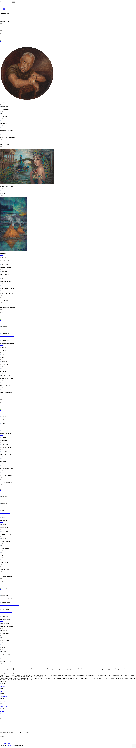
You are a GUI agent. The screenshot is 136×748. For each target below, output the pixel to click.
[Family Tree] (0, 410)
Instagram (4, 4)
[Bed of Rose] (0, 518)
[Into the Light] (0, 348)
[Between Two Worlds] (0, 610)
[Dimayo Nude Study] (0, 431)
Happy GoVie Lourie (5, 716)
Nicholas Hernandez (4, 701)
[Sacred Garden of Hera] (0, 184)
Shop (3, 7)
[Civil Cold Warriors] (0, 480)
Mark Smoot (3, 711)
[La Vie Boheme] (0, 327)
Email (1, 735)
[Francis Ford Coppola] (0, 390)
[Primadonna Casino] (0, 265)
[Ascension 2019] (0, 560)
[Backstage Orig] (0, 525)
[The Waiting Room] (0, 107)
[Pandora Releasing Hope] (0, 286)
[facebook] (0, 11)
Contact (4, 9)
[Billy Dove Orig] (0, 497)
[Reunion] (0, 191)
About (4, 3)
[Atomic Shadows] (0, 539)
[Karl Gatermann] (0, 719)
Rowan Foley (3, 686)
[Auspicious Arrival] (0, 532)
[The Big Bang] (0, 114)
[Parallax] (0, 645)
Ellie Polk (2, 691)
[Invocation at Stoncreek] (0, 341)
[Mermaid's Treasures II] (0, 624)
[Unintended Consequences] (0, 41)
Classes (4, 8)
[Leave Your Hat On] (0, 320)
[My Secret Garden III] (0, 631)
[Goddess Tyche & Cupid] (0, 376)
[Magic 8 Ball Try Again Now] (0, 313)
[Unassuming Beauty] (0, 659)
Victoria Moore (3, 696)
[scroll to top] (0, 747)
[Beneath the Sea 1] (0, 511)
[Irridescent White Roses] (0, 334)
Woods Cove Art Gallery (11, 745)
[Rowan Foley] (0, 684)
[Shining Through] (0, 142)
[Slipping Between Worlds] (0, 135)
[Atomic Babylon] (0, 546)
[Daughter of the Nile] (0, 445)
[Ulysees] (0, 100)
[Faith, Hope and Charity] (0, 417)
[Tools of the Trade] (0, 652)
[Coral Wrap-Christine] (0, 466)
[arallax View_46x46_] (0, 596)
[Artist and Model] (0, 567)
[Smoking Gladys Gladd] (0, 128)
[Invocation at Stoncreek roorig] (0, 603)
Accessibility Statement (6, 743)
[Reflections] (0, 251)
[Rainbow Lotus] (0, 258)
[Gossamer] (0, 369)
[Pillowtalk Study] (0, 272)
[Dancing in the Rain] (0, 452)
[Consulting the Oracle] (0, 473)
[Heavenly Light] (0, 362)
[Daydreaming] (0, 438)
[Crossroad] (0, 459)
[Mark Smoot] (0, 709)
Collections (4, 5)
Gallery (4, 6)
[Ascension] (0, 553)
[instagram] (1, 11)
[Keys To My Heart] (0, 617)
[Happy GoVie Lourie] (0, 714)
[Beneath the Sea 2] (0, 504)
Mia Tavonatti (3, 706)
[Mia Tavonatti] (0, 704)
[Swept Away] (0, 121)
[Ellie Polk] (0, 689)
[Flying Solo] (0, 403)
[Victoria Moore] (0, 694)
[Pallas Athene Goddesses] (0, 291)
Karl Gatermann (4, 722)
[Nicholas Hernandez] (0, 699)
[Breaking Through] (0, 490)
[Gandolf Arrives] (0, 383)
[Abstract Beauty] (0, 589)
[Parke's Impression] (0, 279)
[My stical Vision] (0, 638)
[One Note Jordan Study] (0, 298)
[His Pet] (0, 355)
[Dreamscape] (0, 424)
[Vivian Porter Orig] (0, 34)
